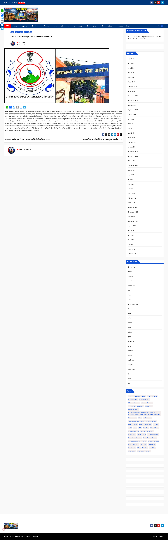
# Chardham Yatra (144, 399)
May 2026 (131, 72)
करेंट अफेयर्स (46, 26)
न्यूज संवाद (155, 536)
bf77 (140, 427)
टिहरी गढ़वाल (131, 309)
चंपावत (129, 295)
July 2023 (131, 230)
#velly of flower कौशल (145, 424)
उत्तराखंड (15, 26)
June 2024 (131, 179)
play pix (144, 441)
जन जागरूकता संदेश (78, 26)
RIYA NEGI (22, 42)
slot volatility (131, 447)
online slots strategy (134, 441)
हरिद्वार (129, 383)
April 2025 (131, 133)
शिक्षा (127, 26)
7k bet (130, 427)
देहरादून (130, 313)
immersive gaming (153, 434)
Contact (161, 536)
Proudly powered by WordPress (12, 536)
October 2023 (132, 216)
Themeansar (34, 536)
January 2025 (132, 147)
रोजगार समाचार (119, 26)
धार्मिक (62, 26)
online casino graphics (134, 437)
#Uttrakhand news (151, 421)
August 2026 (132, 59)
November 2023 (133, 212)
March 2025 (131, 137)
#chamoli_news (132, 399)
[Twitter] (2, 18)
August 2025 (132, 114)
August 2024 (132, 170)
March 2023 (131, 249)
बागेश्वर (129, 346)
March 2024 (131, 193)
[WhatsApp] (2, 11)
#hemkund (140, 406)
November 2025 (133, 100)
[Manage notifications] (3, 529)
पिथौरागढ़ (130, 332)
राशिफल (110, 26)
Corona (143, 431)
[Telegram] (2, 28)
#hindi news (148, 406)
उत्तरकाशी (130, 276)
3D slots (155, 424)
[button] (158, 26)
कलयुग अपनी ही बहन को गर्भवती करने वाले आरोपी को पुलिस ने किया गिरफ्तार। (29, 139)
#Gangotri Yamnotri (146, 402)
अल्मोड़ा (130, 272)
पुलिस (94, 26)
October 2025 (132, 105)
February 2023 (132, 254)
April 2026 (131, 77)
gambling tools (141, 434)
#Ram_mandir (132, 417)
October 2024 (132, 161)
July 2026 (131, 63)
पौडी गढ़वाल (131, 341)
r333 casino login (133, 444)
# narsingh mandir (133, 409)
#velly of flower (132, 424)
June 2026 (131, 68)
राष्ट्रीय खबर (25, 26)
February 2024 (132, 198)
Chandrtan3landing (133, 431)
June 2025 (131, 124)
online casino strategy (149, 437)
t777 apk (144, 447)
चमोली (16, 32)
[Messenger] (2, 25)
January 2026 (132, 91)
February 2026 (132, 86)
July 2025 (131, 119)
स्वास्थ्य (55, 26)
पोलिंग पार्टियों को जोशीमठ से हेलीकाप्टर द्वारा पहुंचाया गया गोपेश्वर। (102, 139)
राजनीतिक (101, 26)
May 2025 (131, 128)
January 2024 (132, 202)
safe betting (151, 444)
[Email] (2, 21)
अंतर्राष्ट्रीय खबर (36, 26)
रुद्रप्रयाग (130, 364)
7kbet (135, 427)
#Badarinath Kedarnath (139, 396)
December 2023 (133, 207)
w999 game (131, 451)
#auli (129, 396)
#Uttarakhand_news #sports (136, 421)
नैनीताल (130, 323)
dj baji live (150, 431)
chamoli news (154, 427)
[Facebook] (2, 14)
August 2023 (132, 226)
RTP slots (143, 444)
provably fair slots (153, 441)
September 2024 (133, 165)
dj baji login (131, 434)
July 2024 (131, 175)
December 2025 (133, 96)
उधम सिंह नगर (131, 285)
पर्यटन (87, 26)
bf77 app (145, 427)
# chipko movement (133, 402)
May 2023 (131, 240)
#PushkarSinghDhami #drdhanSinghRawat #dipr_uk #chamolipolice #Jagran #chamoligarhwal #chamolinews (144, 413)
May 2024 (131, 184)
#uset (139, 417)
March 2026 (131, 82)
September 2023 (133, 221)
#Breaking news (152, 396)
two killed (152, 447)
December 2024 (133, 151)
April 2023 (131, 244)
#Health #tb (131, 406)
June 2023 (131, 235)
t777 (138, 447)
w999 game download (143, 451)
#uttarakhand (147, 417)
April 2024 (131, 189)
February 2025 (132, 142)
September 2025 (133, 110)
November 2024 (133, 156)
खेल (68, 26)
